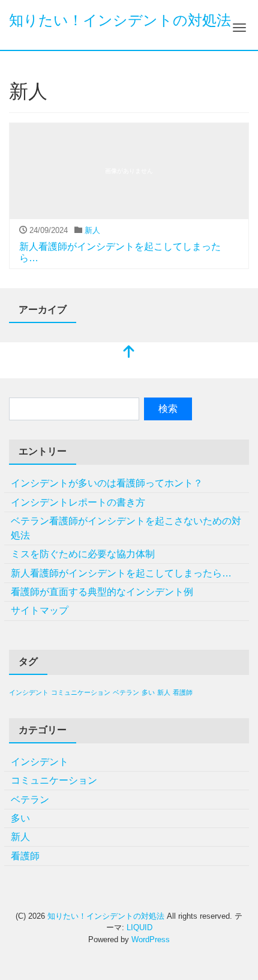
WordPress (150, 939)
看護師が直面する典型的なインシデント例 (102, 592)
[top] (129, 353)
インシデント (29, 692)
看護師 (183, 692)
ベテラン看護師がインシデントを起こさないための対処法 (126, 528)
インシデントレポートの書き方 (78, 502)
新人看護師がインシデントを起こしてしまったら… (121, 573)
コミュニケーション (80, 692)
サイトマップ (39, 610)
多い (148, 692)
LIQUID (139, 927)
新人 (92, 230)
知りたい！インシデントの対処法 (120, 20)
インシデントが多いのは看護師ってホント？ (107, 483)
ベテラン (126, 692)
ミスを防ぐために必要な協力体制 (83, 554)
